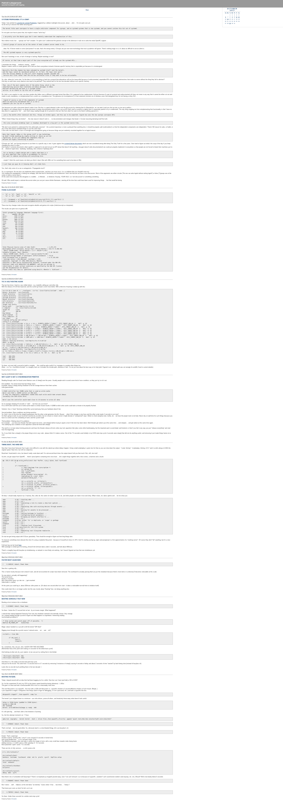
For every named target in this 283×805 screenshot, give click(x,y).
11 (236, 17)
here (20, 545)
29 (230, 23)
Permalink (14, 183)
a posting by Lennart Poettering (27, 23)
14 (228, 19)
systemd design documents (73, 143)
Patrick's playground (11, 3)
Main (87, 10)
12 (239, 17)
